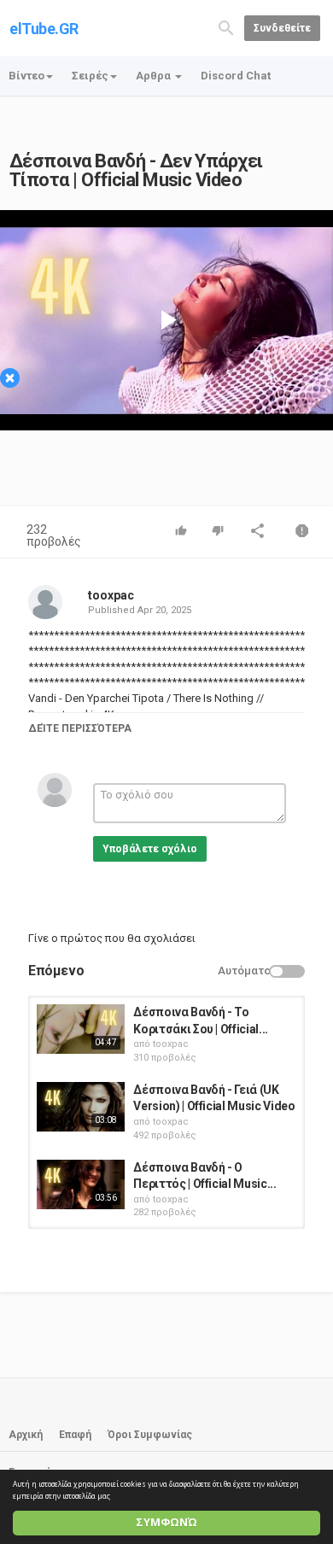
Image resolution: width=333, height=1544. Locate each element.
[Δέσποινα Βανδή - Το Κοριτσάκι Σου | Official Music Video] (81, 1029)
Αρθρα (154, 75)
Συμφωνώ (166, 1522)
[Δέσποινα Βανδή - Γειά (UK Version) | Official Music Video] (81, 1107)
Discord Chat (236, 75)
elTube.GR (44, 29)
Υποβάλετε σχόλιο (149, 849)
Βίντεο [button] (26, 75)
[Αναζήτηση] (226, 27)
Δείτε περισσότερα (79, 728)
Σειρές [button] (90, 75)
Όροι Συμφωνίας (150, 1435)
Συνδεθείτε (282, 28)
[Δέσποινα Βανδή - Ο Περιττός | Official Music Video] (81, 1184)
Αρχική (26, 1435)
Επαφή (75, 1435)
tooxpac (111, 595)
